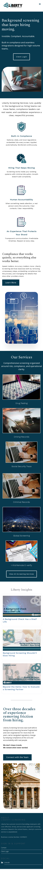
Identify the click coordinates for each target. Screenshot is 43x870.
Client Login (21, 57)
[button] (40, 4)
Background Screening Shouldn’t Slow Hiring (20, 654)
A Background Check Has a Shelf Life (20, 620)
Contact (3, 848)
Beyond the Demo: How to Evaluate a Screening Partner (21, 688)
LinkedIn (7, 862)
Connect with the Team (17, 757)
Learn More (10, 282)
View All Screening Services (21, 574)
